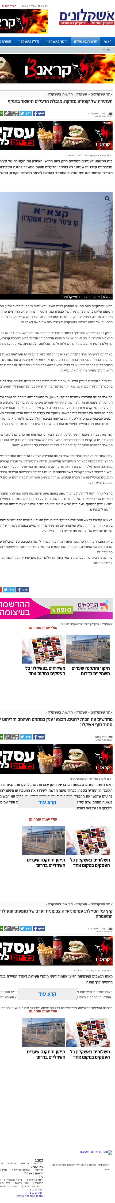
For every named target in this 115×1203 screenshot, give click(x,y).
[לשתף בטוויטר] (25, 115)
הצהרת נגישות (35, 1189)
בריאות (39, 1170)
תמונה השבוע (31, 1186)
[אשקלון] (87, 24)
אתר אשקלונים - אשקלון (94, 94)
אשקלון (88, 970)
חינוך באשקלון (57, 41)
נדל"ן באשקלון (28, 41)
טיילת (97, 970)
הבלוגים (38, 1183)
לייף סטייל (37, 1166)
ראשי (108, 41)
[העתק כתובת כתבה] (11, 115)
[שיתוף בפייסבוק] (38, 115)
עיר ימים (78, 970)
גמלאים (12, 1163)
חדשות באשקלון (85, 41)
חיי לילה (38, 1163)
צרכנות (25, 1163)
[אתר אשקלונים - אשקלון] (96, 1152)
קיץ (104, 970)
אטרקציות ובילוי (21, 1170)
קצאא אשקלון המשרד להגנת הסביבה (87, 155)
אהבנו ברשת (22, 1183)
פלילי (106, 50)
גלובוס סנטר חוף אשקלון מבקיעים (88, 778)
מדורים (39, 1160)
